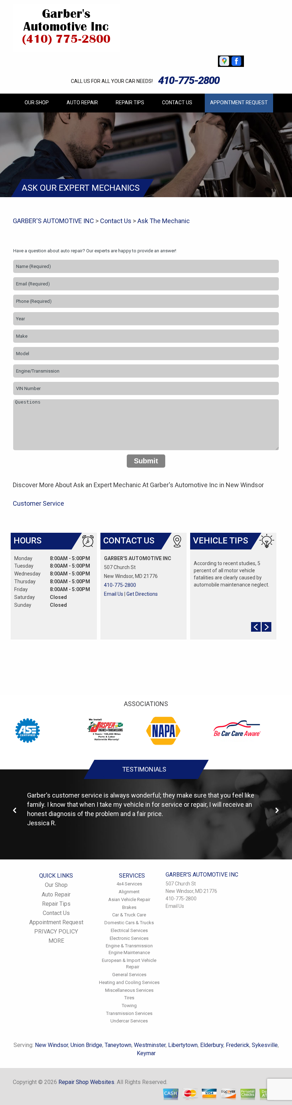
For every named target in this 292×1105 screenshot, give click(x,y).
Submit (146, 461)
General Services (129, 974)
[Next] (277, 810)
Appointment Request (239, 102)
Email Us (113, 594)
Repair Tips (130, 102)
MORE (56, 940)
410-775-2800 (188, 80)
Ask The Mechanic (163, 221)
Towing (129, 1005)
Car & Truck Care (129, 914)
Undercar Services (129, 1021)
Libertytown (183, 1045)
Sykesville (265, 1045)
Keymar (146, 1053)
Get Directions (142, 594)
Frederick (237, 1045)
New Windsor (51, 1045)
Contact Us (177, 102)
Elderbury (211, 1045)
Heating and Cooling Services (129, 982)
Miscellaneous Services (129, 990)
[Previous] (15, 810)
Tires (129, 997)
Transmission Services (129, 1013)
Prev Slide (256, 627)
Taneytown (118, 1045)
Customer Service (38, 503)
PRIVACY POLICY (56, 931)
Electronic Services (129, 938)
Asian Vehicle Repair (129, 899)
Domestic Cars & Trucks (129, 922)
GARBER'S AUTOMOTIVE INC (53, 221)
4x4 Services (129, 883)
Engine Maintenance (129, 952)
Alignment (129, 891)
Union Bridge (86, 1045)
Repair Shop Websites (86, 1082)
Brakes (129, 907)
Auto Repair (82, 102)
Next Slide (266, 627)
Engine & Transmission (129, 945)
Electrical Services (129, 930)
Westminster (150, 1045)
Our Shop (37, 102)
